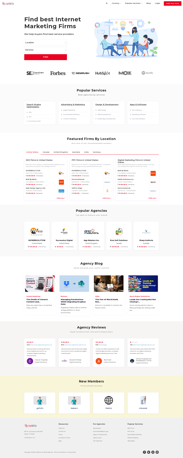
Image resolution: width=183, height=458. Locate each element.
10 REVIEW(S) (42, 246)
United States (37, 243)
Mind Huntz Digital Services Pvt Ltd (41, 345)
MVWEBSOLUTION (33, 171)
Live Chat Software (138, 119)
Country (116, 3)
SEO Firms (131, 428)
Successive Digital (64, 240)
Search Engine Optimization (140, 296)
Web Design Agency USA (35, 188)
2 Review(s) (84, 184)
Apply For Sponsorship (100, 434)
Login (157, 3)
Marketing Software (139, 114)
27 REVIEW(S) (69, 246)
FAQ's (60, 434)
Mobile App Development (107, 119)
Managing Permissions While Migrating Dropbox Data (73, 301)
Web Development (104, 114)
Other (97, 296)
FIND (45, 57)
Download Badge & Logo (100, 431)
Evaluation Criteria (64, 437)
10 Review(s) (39, 176)
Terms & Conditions (60, 452)
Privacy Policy (71, 452)
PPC (30, 117)
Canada (119, 243)
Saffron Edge (77, 188)
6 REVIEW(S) (97, 246)
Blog (148, 3)
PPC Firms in (78, 160)
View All (61, 198)
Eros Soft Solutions (119, 240)
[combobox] (45, 43)
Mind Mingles (103, 345)
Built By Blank (31, 179)
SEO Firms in (32, 160)
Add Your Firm (172, 3)
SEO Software (137, 110)
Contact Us (62, 431)
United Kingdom (91, 243)
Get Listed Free (97, 441)
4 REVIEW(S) (124, 246)
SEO (30, 112)
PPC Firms (131, 431)
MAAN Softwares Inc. (126, 179)
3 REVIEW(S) (151, 246)
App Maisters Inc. (91, 240)
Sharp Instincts (146, 240)
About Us (61, 428)
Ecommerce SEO (35, 121)
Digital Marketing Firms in (130, 160)
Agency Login (97, 437)
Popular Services (133, 3)
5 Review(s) (39, 184)
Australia (146, 243)
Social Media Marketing (71, 114)
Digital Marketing (69, 110)
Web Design (102, 110)
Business (64, 296)
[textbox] (45, 43)
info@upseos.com (29, 437)
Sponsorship (97, 428)
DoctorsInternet (78, 179)
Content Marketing (69, 119)
